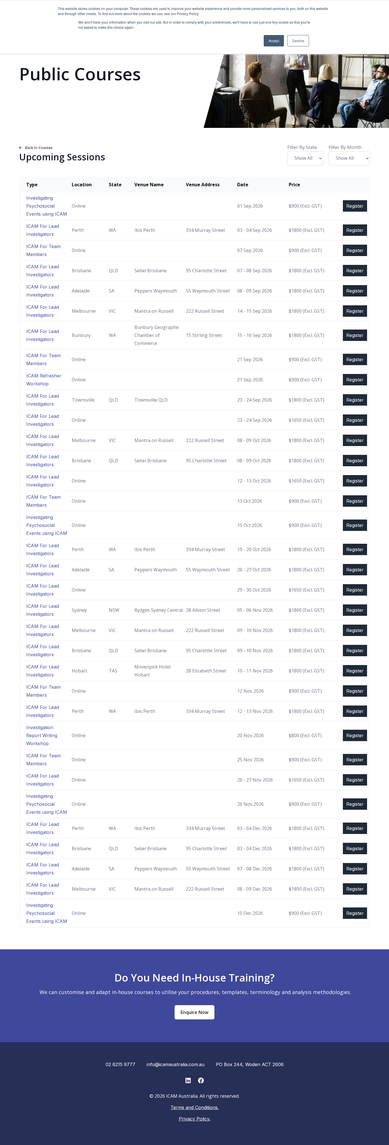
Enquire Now (194, 1012)
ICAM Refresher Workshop (44, 380)
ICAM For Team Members (43, 250)
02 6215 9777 (120, 1064)
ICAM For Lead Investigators (42, 230)
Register (355, 206)
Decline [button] (298, 40)
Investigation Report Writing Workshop (41, 735)
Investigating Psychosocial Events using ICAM (46, 206)
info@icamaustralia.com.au (175, 1064)
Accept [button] (274, 40)
